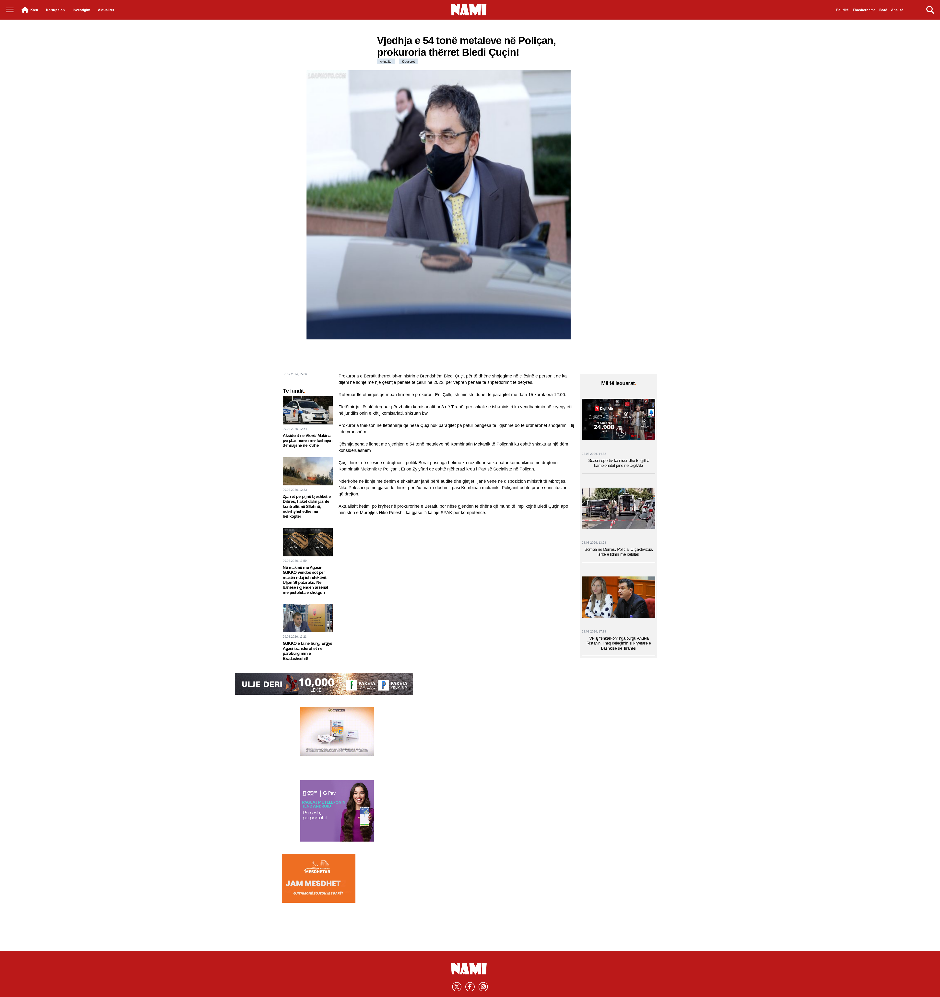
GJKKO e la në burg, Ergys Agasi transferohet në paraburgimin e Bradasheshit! (307, 651)
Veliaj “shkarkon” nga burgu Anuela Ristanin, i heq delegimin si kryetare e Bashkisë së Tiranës (619, 643)
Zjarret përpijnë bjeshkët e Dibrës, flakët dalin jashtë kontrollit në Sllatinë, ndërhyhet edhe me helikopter (307, 506)
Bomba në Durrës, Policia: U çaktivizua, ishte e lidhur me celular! (619, 552)
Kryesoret (408, 61)
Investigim (81, 10)
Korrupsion (55, 10)
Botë (883, 10)
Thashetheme (864, 10)
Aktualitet (106, 10)
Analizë (897, 10)
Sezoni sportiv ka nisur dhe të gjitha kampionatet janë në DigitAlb (618, 463)
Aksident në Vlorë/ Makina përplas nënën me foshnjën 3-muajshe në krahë (307, 440)
